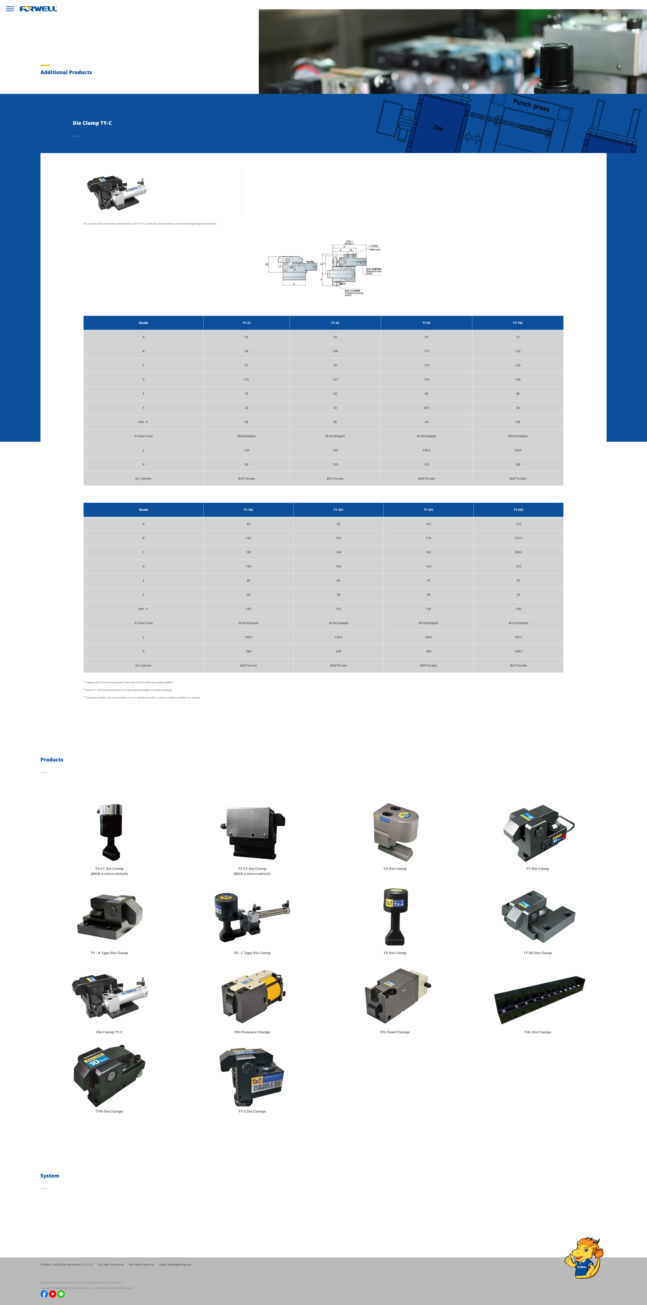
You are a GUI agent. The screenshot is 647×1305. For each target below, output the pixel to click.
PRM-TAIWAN (102, 1288)
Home (624, 4)
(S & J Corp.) (83, 1282)
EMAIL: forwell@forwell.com (175, 1264)
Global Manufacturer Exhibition (106, 1282)
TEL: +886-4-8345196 (111, 1264)
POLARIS (128, 1288)
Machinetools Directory (65, 1282)
